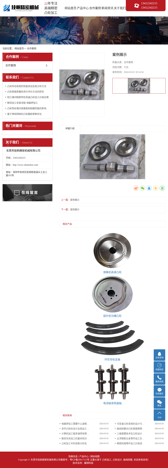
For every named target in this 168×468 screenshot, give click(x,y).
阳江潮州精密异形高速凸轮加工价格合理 (28, 97)
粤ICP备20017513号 (79, 459)
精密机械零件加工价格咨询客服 (133, 443)
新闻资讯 (107, 8)
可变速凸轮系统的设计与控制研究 (134, 424)
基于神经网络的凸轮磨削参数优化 (24, 114)
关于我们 (120, 8)
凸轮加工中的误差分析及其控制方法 (80, 443)
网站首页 (70, 8)
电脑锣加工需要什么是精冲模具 (78, 424)
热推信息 (73, 456)
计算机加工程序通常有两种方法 (78, 433)
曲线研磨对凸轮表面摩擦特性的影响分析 (137, 428)
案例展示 (74, 200)
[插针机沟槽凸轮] (112, 294)
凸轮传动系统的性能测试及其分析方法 (26, 86)
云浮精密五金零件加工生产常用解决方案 (137, 438)
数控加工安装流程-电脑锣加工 (22, 103)
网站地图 (95, 456)
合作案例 (95, 8)
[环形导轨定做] (112, 337)
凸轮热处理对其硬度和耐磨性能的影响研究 (28, 108)
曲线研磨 (127, 459)
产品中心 (83, 8)
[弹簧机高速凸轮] (112, 250)
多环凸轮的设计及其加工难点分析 (79, 428)
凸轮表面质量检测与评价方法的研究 (25, 91)
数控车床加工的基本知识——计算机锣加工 (83, 438)
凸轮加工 (106, 459)
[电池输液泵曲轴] (112, 381)
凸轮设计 (117, 459)
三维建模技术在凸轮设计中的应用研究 (136, 433)
